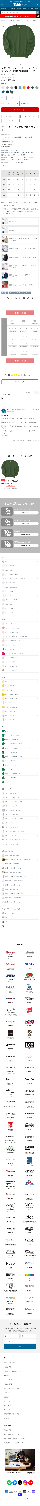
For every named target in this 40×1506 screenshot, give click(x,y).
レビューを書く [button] (20, 382)
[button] (2, 5)
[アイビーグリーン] (32, 87)
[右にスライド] (24, 65)
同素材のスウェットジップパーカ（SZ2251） (14, 150)
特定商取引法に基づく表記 (11, 1414)
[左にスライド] (16, 65)
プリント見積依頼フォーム (11, 1434)
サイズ (3, 97)
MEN (3, 292)
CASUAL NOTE (8, 1384)
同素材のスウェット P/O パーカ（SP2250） (14, 155)
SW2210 (18, 292)
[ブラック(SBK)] (16, 87)
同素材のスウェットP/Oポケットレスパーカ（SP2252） (17, 152)
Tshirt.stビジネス (16, 1498)
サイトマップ (8, 1409)
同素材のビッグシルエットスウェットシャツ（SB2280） (18, 157)
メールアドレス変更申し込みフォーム (15, 1438)
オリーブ (28, 292)
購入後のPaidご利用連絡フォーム (13, 1443)
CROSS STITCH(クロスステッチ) (10, 74)
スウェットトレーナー (9, 20)
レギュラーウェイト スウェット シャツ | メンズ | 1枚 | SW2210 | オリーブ (10, 481)
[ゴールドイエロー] (24, 87)
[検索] (37, 12)
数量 (2, 103)
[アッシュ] (7, 87)
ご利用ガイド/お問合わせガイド (13, 1371)
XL (23, 292)
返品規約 (6, 1397)
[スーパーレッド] (28, 87)
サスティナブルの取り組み (11, 1388)
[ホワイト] (3, 87)
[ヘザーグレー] (11, 87)
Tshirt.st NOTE (8, 1380)
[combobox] (20, 12)
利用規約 (6, 1392)
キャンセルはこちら (9, 1363)
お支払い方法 (8, 1367)
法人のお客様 (8, 1430)
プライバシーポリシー (10, 1401)
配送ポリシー (8, 1405)
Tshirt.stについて (9, 1375)
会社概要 (6, 1418)
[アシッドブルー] (37, 87)
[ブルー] (3, 92)
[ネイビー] (7, 92)
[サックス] (20, 87)
